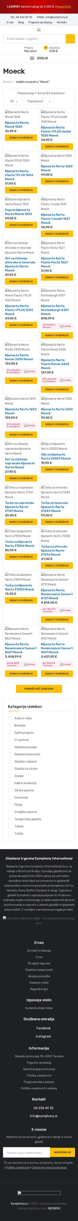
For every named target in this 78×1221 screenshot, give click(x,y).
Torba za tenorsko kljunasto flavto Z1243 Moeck (54, 507)
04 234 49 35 (43, 1108)
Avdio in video (23, 718)
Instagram (43, 1036)
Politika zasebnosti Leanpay (39, 1088)
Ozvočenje (21, 797)
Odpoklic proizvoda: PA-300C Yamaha (39, 1056)
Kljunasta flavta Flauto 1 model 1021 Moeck (55, 219)
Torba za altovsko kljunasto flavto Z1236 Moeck (54, 550)
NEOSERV (54, 1208)
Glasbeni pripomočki (27, 754)
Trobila (18, 833)
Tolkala (18, 826)
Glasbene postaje (25, 747)
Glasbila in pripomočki (39, 970)
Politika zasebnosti (39, 1075)
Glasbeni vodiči (39, 982)
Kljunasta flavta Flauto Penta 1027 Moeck (54, 262)
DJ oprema (21, 740)
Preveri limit (63, 6)
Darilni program (24, 732)
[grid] (7, 93)
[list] (12, 93)
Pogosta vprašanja (39, 1062)
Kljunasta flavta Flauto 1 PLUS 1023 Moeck (19, 310)
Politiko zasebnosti (17, 1167)
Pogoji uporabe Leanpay (39, 1082)
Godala (18, 776)
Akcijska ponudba (39, 976)
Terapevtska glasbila (27, 819)
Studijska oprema (25, 812)
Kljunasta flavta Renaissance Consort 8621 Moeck (21, 648)
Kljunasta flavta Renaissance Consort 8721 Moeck (57, 594)
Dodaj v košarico (21, 137)
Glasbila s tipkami (25, 761)
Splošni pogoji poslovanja (39, 1069)
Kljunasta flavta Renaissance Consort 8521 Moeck (57, 648)
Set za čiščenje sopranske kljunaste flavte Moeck (20, 463)
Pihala (18, 805)
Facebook (43, 1028)
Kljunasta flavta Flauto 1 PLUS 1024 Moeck (19, 175)
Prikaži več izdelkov (39, 688)
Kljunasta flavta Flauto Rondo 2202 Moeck (55, 364)
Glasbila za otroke (25, 769)
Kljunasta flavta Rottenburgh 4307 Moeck (55, 310)
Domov (7, 82)
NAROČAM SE (62, 1152)
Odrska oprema (24, 790)
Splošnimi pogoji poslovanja (49, 1167)
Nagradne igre (39, 989)
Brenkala (20, 725)
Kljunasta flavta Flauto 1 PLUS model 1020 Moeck (56, 131)
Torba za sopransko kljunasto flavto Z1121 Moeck (19, 507)
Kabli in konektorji (25, 783)
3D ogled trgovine (39, 963)
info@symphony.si (43, 1116)
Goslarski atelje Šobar (39, 1008)
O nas (39, 957)
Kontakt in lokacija (39, 950)
